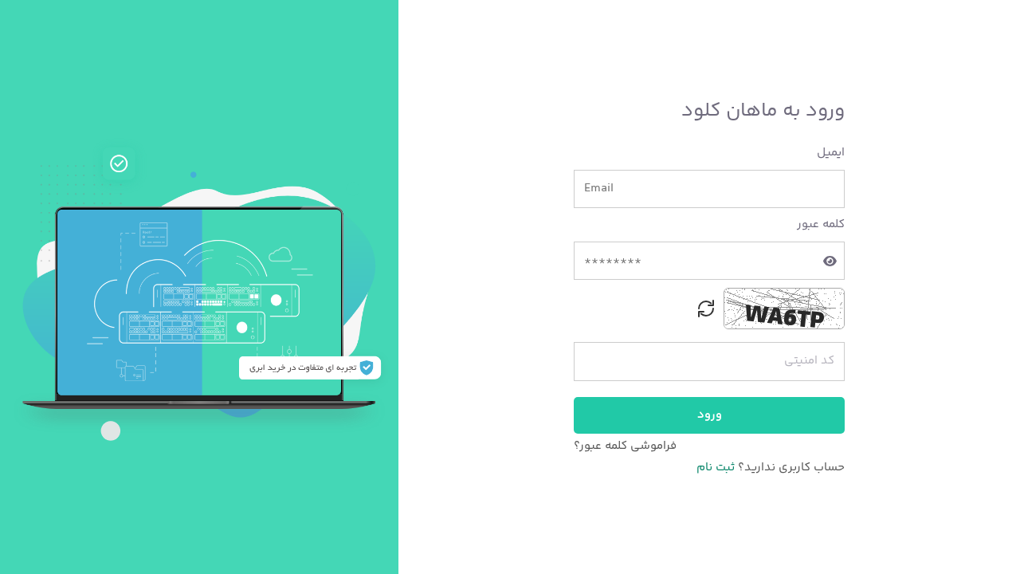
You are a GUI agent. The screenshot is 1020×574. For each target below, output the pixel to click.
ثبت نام (715, 467)
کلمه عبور (821, 225)
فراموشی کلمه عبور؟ (625, 446)
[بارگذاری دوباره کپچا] (706, 308)
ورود (709, 415)
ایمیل (831, 153)
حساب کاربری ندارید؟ (790, 467)
